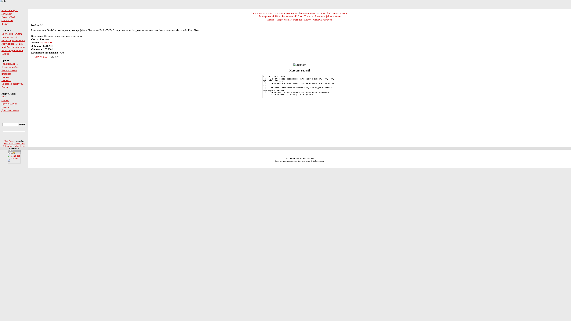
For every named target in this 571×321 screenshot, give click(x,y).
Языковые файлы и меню (328, 16)
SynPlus (5, 53)
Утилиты (308, 16)
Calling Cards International (14, 146)
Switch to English (9, 10)
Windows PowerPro (322, 19)
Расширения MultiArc (269, 16)
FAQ (3, 97)
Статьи (5, 100)
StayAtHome (45, 42)
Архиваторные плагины (312, 13)
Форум (4, 24)
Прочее (307, 19)
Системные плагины (261, 13)
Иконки (5, 77)
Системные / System (11, 34)
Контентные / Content (12, 44)
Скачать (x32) (41, 56)
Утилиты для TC (9, 64)
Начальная (6, 13)
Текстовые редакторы (12, 83)
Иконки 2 (6, 80)
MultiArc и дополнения (13, 47)
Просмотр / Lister (10, 37)
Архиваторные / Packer (13, 40)
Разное (4, 87)
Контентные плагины (338, 13)
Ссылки (5, 107)
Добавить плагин (10, 110)
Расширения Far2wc (292, 16)
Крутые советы (9, 103)
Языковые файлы (10, 67)
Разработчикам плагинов (289, 19)
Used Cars (8, 141)
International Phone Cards (14, 143)
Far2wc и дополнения (12, 50)
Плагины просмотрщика (286, 13)
